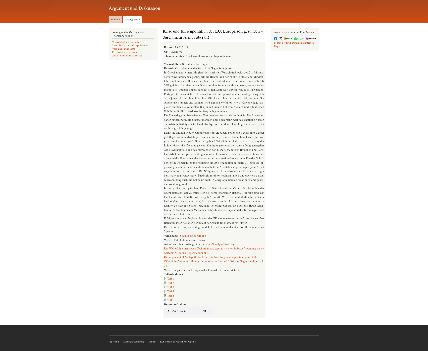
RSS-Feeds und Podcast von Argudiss (178, 341)
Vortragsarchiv (132, 19)
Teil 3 (170, 287)
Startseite (115, 19)
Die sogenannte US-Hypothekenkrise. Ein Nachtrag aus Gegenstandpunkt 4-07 (210, 257)
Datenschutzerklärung (133, 341)
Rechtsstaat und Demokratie (125, 52)
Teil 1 (170, 278)
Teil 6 (170, 300)
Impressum (114, 341)
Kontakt (152, 341)
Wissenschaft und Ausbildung (126, 41)
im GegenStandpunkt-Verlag (218, 244)
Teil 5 (170, 296)
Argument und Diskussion (134, 8)
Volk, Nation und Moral (123, 48)
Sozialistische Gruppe (193, 235)
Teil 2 (170, 283)
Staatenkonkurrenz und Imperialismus (130, 45)
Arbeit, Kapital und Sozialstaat (127, 55)
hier (239, 270)
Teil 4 (170, 291)
